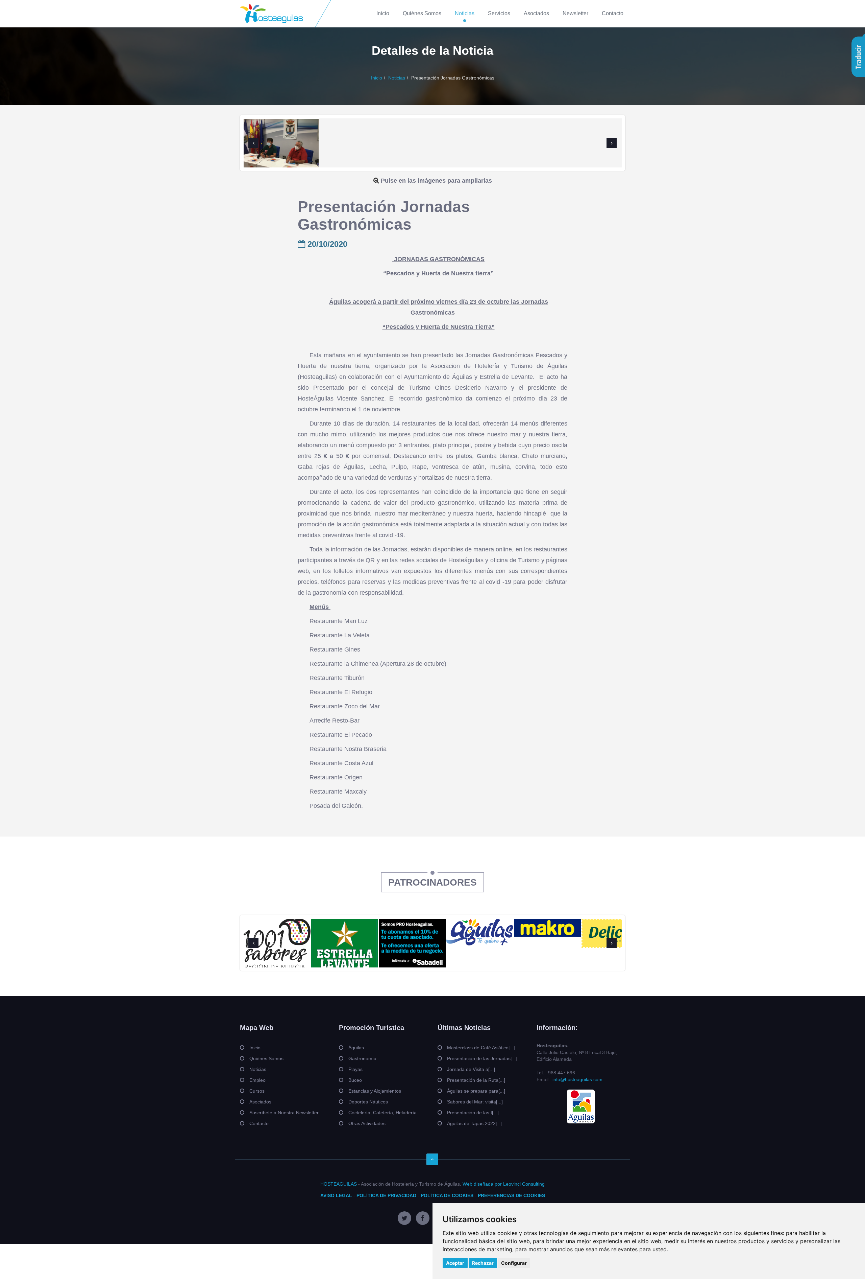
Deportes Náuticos (368, 1101)
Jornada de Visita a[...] (471, 1069)
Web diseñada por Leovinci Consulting (504, 1184)
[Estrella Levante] (344, 946)
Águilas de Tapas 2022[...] (474, 1123)
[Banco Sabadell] (412, 943)
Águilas (356, 1047)
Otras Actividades (367, 1123)
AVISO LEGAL (336, 1195)
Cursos (257, 1091)
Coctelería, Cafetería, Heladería (382, 1112)
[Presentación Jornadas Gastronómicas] (281, 147)
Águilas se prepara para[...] (476, 1091)
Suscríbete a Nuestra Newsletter (284, 1112)
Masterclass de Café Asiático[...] (481, 1047)
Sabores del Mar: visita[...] (475, 1101)
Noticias (464, 13)
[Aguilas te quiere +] (479, 932)
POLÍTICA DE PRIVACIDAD (386, 1195)
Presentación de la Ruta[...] (476, 1080)
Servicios (499, 13)
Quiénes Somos (422, 13)
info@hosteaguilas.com (577, 1079)
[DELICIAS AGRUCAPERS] (615, 933)
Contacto (612, 13)
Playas (355, 1069)
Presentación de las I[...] (473, 1112)
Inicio (382, 13)
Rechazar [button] (483, 1263)
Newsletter (575, 13)
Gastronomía (362, 1058)
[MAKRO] (547, 928)
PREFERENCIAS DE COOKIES (511, 1195)
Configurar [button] (514, 1263)
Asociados (536, 13)
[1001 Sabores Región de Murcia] (277, 944)
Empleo (257, 1080)
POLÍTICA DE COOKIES (447, 1195)
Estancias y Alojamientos (374, 1091)
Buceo (355, 1080)
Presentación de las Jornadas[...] (482, 1058)
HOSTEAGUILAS (338, 1184)
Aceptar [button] (455, 1263)
